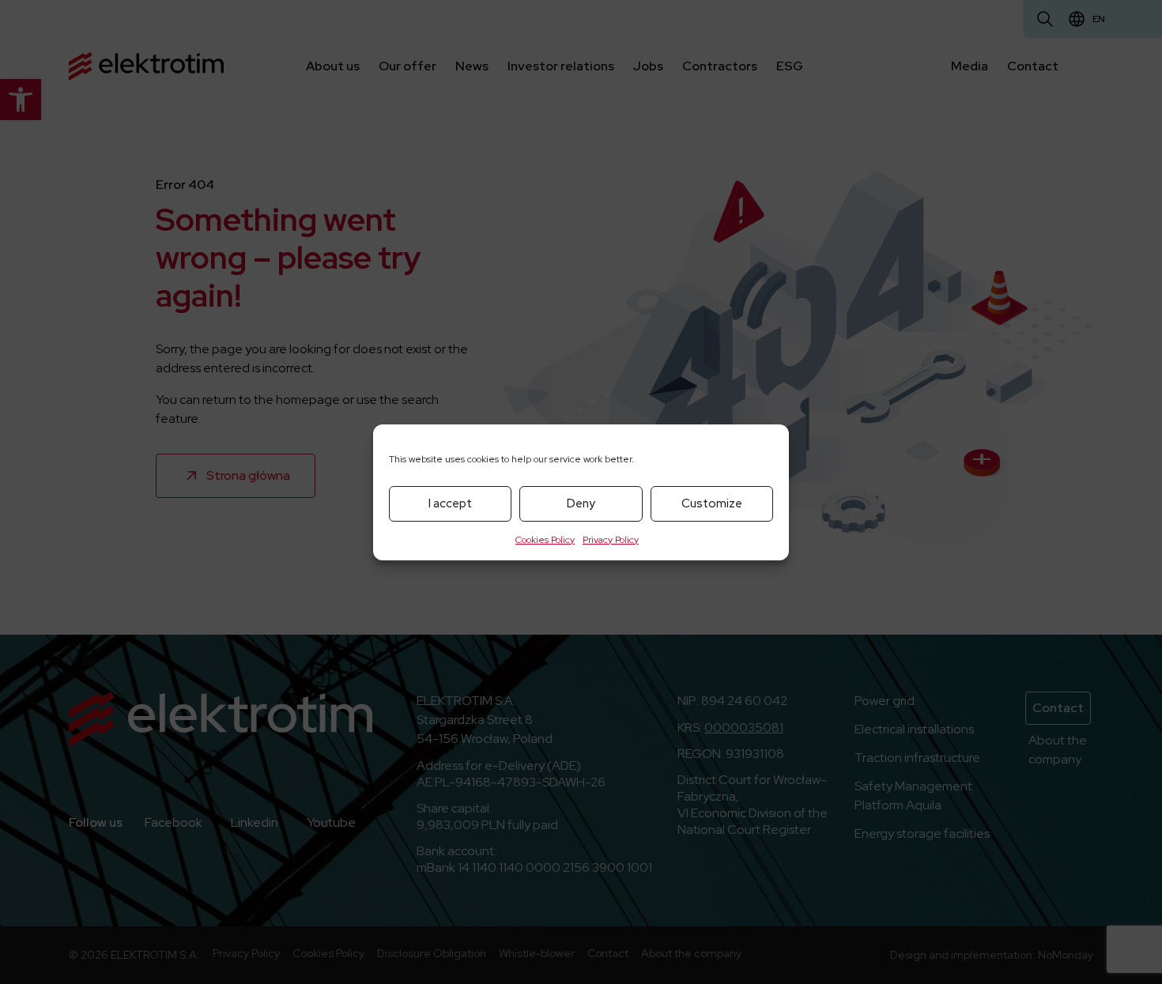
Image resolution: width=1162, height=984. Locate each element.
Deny (581, 503)
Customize (711, 503)
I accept (450, 503)
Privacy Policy (611, 539)
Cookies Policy (545, 539)
